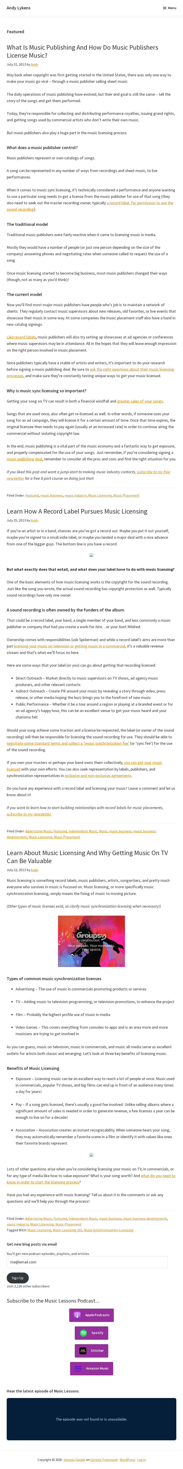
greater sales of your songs (140, 401)
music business (51, 495)
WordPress (127, 1460)
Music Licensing (100, 495)
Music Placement (126, 495)
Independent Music (83, 831)
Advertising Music (38, 831)
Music (103, 831)
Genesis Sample (74, 1460)
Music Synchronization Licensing (108, 1230)
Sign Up (17, 1278)
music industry (76, 495)
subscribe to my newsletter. (29, 814)
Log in (141, 1460)
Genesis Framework (104, 1460)
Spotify (97, 1332)
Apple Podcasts (97, 1315)
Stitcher (97, 1350)
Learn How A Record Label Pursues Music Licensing (77, 511)
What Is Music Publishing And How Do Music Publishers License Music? (82, 51)
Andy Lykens (19, 7)
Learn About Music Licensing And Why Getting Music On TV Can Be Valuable (87, 856)
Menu (172, 8)
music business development (145, 1218)
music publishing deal (24, 458)
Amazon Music (97, 1368)
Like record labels (21, 337)
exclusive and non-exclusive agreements (98, 775)
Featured (32, 495)
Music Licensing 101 (67, 1230)
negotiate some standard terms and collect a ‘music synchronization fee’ (68, 743)
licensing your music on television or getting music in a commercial (69, 646)
